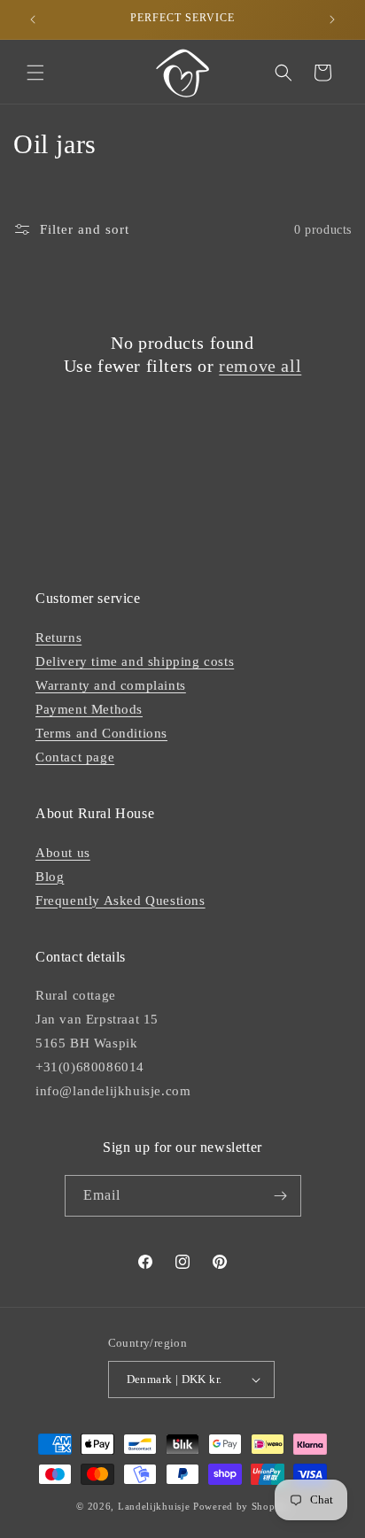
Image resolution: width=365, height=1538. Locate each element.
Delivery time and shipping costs (134, 661)
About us (62, 853)
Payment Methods (89, 709)
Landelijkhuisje (154, 1506)
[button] (35, 72)
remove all (260, 365)
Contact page (74, 757)
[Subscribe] (280, 1196)
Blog (49, 876)
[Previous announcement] (32, 19)
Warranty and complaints (110, 685)
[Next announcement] (332, 19)
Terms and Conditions (101, 733)
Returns (58, 637)
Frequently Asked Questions (120, 900)
